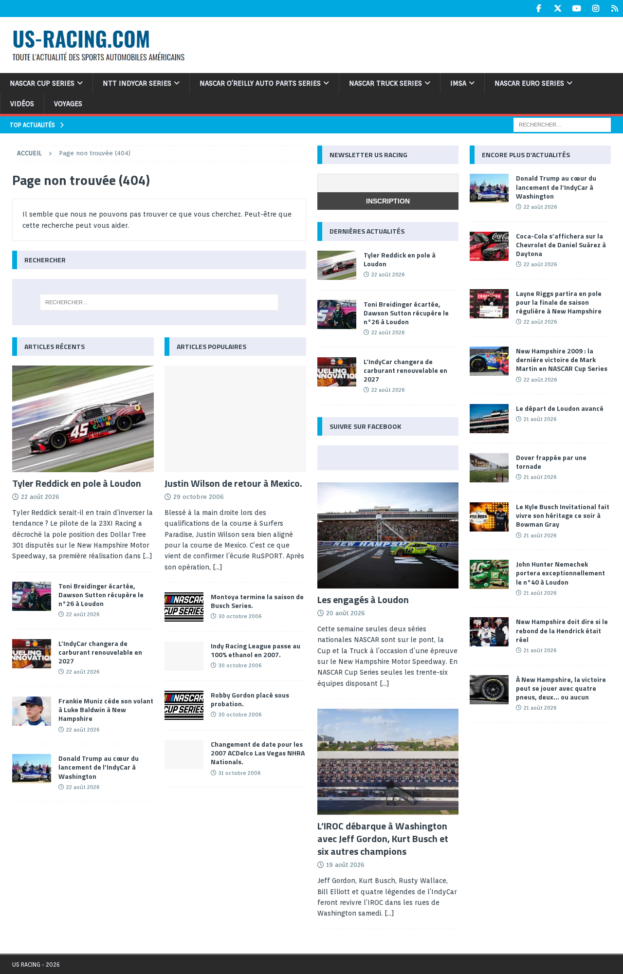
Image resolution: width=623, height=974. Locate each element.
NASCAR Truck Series (385, 83)
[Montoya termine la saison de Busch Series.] (184, 607)
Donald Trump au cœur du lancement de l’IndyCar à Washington (98, 767)
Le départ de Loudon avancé (560, 408)
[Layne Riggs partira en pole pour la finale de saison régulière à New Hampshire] (489, 303)
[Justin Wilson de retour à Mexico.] (235, 419)
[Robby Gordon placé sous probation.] (184, 705)
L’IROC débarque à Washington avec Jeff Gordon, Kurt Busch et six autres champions (382, 838)
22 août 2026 (40, 496)
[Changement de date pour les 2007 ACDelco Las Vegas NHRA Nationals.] (184, 754)
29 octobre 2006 (198, 496)
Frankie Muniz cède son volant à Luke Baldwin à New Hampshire (105, 709)
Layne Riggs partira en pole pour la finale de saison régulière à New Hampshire (559, 302)
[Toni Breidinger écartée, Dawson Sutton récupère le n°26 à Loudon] (31, 596)
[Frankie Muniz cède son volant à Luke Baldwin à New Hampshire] (31, 711)
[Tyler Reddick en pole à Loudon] (83, 419)
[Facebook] (538, 8)
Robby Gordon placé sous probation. (250, 699)
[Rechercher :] (562, 124)
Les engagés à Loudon (363, 599)
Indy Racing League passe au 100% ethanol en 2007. (255, 650)
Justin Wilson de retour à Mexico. (233, 483)
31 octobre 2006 (239, 773)
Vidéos (22, 104)
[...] (147, 556)
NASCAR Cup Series (42, 83)
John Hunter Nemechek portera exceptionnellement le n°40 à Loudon (560, 573)
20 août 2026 (345, 613)
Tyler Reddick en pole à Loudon (76, 483)
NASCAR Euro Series (529, 83)
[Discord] (614, 8)
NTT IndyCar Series (137, 83)
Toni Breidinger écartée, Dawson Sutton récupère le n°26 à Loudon (101, 594)
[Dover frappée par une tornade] (489, 467)
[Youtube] (576, 8)
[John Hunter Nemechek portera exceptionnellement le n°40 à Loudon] (489, 574)
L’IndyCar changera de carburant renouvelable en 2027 (100, 652)
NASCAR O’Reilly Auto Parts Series (260, 83)
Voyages (68, 104)
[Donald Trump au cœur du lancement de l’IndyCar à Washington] (31, 768)
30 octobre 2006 (240, 616)
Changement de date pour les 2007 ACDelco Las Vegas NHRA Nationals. (258, 753)
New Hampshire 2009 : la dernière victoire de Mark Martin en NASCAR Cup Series (561, 359)
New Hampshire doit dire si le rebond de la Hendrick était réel (562, 630)
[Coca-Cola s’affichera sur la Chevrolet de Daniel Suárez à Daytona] (489, 246)
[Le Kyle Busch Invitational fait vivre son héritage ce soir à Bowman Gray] (489, 517)
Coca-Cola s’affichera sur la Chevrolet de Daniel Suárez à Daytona (561, 244)
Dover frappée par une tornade (551, 461)
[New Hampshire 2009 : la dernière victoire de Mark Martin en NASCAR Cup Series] (489, 361)
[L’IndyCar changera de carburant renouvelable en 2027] (31, 653)
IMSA (458, 83)
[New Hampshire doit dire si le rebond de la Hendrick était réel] (489, 631)
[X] (557, 8)
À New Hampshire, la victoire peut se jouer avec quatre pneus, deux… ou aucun (561, 688)
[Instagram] (595, 8)
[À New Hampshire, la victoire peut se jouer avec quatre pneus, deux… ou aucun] (489, 689)
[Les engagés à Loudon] (387, 535)
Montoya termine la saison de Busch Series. (257, 600)
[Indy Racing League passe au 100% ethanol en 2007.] (184, 656)
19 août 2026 (345, 864)
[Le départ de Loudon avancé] (489, 418)
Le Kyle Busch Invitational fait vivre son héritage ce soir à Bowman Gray (562, 515)
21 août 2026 (540, 419)
